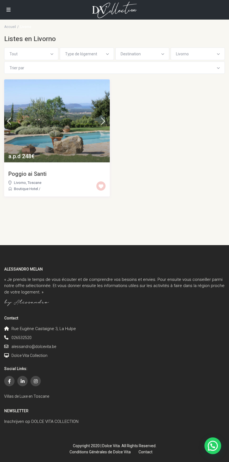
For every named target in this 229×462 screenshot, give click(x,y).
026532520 (21, 337)
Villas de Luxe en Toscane (26, 396)
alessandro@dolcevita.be (33, 346)
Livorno (20, 183)
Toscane (34, 183)
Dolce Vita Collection (29, 355)
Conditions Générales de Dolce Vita (100, 452)
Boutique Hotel (26, 189)
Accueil (10, 27)
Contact (145, 452)
